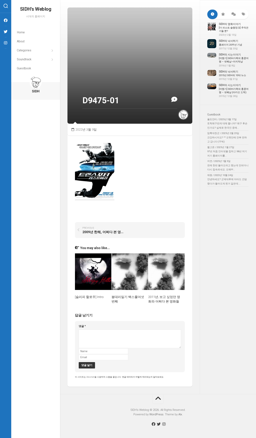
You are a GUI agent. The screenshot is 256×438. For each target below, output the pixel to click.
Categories (24, 50)
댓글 (82, 326)
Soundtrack (24, 59)
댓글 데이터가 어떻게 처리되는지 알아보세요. (143, 377)
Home (21, 32)
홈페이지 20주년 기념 (230, 44)
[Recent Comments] (233, 14)
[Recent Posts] (212, 14)
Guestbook (24, 68)
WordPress (156, 414)
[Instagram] (5, 43)
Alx (180, 414)
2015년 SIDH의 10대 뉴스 (232, 75)
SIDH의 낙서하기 (228, 40)
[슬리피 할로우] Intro (89, 297)
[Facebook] (5, 20)
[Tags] (243, 14)
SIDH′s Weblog (35, 9)
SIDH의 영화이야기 (230, 23)
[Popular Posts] (223, 14)
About (21, 41)
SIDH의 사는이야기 (230, 54)
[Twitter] (5, 32)
